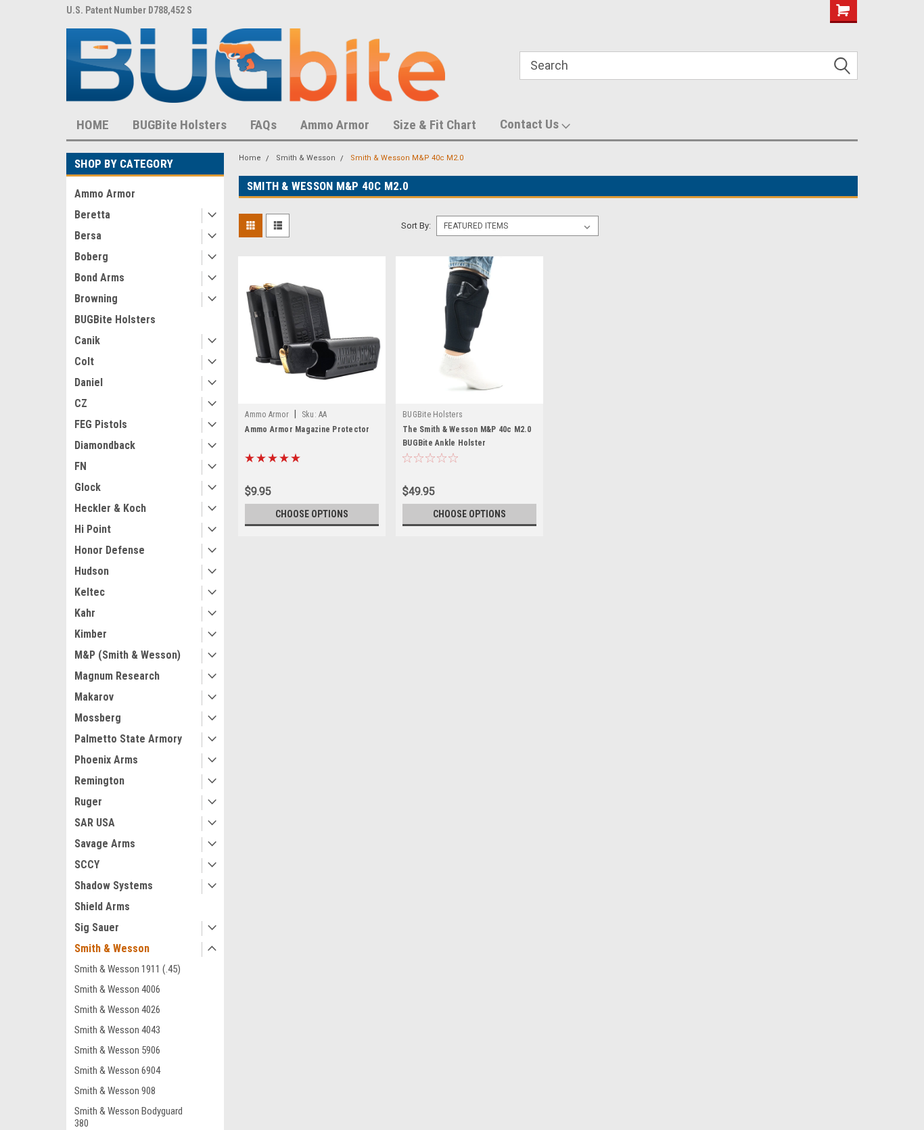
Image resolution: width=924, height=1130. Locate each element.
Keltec (89, 592)
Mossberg (97, 717)
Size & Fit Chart (434, 125)
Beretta (92, 214)
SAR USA (94, 822)
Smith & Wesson (111, 948)
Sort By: (416, 225)
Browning (96, 298)
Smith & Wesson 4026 (117, 1010)
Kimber (90, 634)
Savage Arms (104, 843)
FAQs (263, 125)
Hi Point (92, 529)
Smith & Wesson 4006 (117, 989)
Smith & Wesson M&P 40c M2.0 (406, 158)
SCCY (86, 864)
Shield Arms (102, 906)
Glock (87, 487)
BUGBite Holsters (180, 125)
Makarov (94, 696)
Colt (84, 361)
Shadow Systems (113, 885)
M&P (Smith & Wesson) (127, 655)
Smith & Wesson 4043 (117, 1030)
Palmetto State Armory (128, 738)
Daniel (88, 382)
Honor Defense (109, 550)
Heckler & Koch (110, 508)
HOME (92, 125)
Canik (87, 340)
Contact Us (530, 124)
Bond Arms (99, 277)
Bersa (87, 235)
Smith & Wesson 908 (115, 1091)
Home (250, 158)
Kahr (84, 613)
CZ (80, 403)
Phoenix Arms (106, 759)
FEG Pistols (100, 424)
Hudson (91, 571)
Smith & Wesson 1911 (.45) (127, 969)
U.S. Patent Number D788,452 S (129, 10)
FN (80, 466)
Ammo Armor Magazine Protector (307, 429)
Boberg (91, 256)
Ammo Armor (334, 125)
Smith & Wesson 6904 (117, 1070)
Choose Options (311, 514)
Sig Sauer (96, 927)
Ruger (88, 801)
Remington (99, 780)
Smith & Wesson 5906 (117, 1050)
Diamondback (104, 445)
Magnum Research (117, 675)
